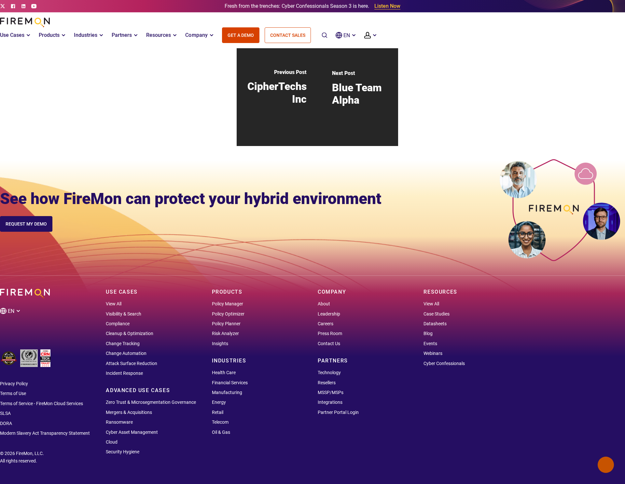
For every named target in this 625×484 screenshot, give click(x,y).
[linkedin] (23, 6)
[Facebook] (13, 6)
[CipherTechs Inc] (277, 97)
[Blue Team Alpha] (357, 97)
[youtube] (33, 6)
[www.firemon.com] (25, 22)
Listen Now (387, 6)
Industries (85, 35)
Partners (122, 35)
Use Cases (12, 35)
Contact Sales (287, 35)
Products (49, 35)
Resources (158, 35)
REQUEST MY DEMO (26, 224)
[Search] (324, 35)
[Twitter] (2, 6)
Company (196, 35)
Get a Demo (241, 35)
